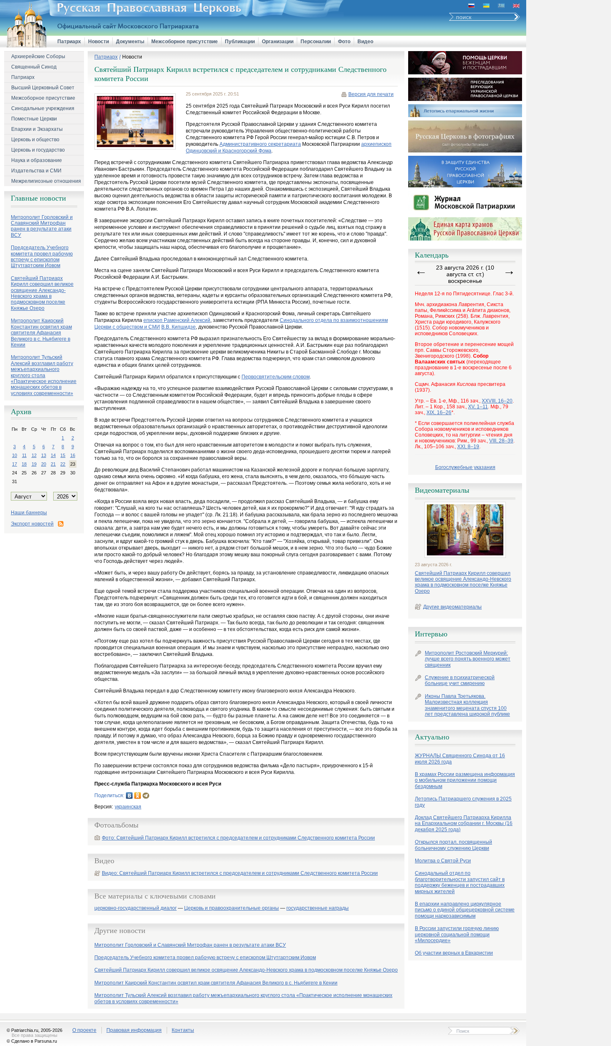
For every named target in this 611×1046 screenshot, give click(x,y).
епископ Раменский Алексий (176, 320)
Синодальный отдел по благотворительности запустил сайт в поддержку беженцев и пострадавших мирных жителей (460, 882)
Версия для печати (371, 94)
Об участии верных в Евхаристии (454, 953)
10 (14, 455)
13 (43, 455)
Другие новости (119, 930)
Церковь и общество (35, 139)
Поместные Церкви (34, 119)
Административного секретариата (260, 144)
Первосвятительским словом (275, 377)
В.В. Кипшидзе (178, 327)
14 (53, 455)
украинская (128, 807)
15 (62, 455)
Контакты (183, 1030)
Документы (130, 41)
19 (34, 464)
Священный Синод (34, 67)
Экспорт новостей (32, 524)
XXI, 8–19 (468, 446)
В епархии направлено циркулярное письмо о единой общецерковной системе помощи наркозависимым (465, 910)
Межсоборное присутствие (184, 41)
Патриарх (69, 41)
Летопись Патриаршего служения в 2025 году (463, 802)
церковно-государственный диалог (135, 908)
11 (24, 455)
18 (24, 464)
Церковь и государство (38, 150)
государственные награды (317, 908)
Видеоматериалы (442, 490)
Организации (277, 41)
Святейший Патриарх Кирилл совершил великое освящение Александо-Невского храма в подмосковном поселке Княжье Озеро (463, 582)
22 (62, 464)
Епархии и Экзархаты (37, 129)
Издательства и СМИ (36, 171)
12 (34, 455)
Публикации (240, 41)
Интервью (431, 634)
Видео (365, 41)
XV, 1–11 (478, 407)
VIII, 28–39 (501, 441)
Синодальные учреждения (42, 108)
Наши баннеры (29, 513)
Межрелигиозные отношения (46, 181)
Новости (98, 41)
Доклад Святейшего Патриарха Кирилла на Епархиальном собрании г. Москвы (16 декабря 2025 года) (463, 823)
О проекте (84, 1030)
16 (72, 455)
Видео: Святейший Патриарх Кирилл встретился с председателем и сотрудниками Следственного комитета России (240, 873)
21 (53, 464)
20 (43, 464)
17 (14, 464)
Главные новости (38, 198)
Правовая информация (134, 1030)
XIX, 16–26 (438, 412)
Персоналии (316, 41)
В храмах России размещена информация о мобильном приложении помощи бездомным (465, 780)
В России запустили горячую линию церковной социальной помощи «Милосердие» (457, 934)
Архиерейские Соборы (38, 56)
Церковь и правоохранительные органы (231, 908)
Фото (344, 41)
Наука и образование (36, 160)
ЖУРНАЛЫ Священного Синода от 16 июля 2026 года (460, 758)
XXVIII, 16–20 (497, 401)
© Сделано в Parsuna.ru (32, 1041)
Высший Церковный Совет (42, 88)
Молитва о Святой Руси (443, 861)
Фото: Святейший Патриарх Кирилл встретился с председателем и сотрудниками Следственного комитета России (238, 838)
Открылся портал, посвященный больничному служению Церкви (453, 845)
